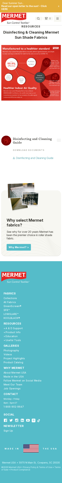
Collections (10, 298)
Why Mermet (14, 368)
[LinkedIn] (22, 420)
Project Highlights (14, 358)
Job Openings (12, 388)
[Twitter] (11, 420)
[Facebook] (5, 420)
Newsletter (14, 426)
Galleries (11, 345)
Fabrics (10, 293)
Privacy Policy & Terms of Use (37, 467)
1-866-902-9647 (14, 407)
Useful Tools (13, 340)
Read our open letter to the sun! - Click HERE (24, 7)
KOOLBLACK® (12, 318)
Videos (8, 354)
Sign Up (8, 431)
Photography (11, 350)
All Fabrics (10, 302)
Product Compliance (20, 469)
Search (38, 18)
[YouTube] (28, 420)
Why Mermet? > (19, 247)
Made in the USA (14, 376)
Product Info (13, 332)
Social (9, 414)
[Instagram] (17, 420)
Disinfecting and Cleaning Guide (34, 158)
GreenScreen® (13, 306)
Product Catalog (13, 362)
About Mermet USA (15, 373)
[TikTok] (38, 421)
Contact (11, 394)
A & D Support (14, 328)
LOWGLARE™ (11, 314)
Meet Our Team (13, 384)
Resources (12, 323)
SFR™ (7, 310)
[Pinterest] (33, 421)
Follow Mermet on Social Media (22, 380)
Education (12, 336)
